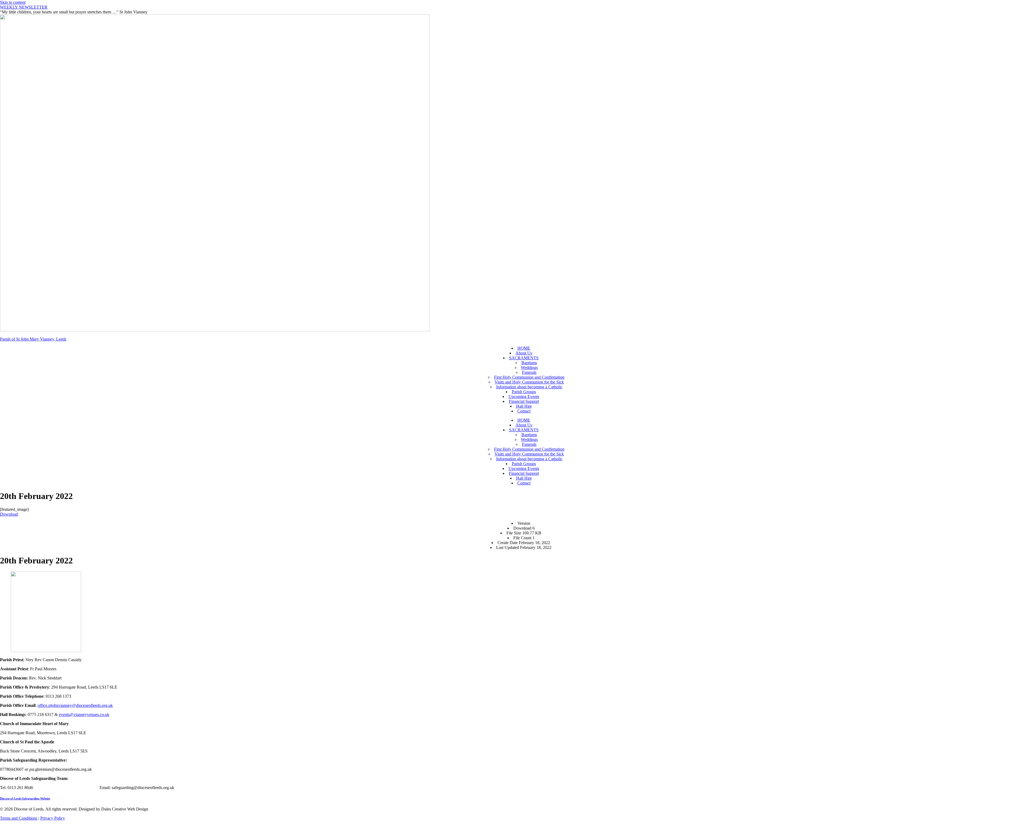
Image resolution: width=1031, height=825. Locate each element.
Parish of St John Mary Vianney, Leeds (33, 339)
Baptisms (529, 362)
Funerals (529, 372)
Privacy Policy (52, 818)
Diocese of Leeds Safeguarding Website (25, 798)
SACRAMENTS (524, 358)
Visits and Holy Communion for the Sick (529, 382)
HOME (523, 348)
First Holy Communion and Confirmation (529, 377)
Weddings (529, 367)
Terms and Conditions (18, 818)
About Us (524, 353)
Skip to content (13, 2)
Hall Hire (524, 406)
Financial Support (524, 401)
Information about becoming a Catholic (529, 387)
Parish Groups (524, 391)
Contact (524, 411)
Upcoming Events (524, 396)
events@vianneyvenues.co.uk (84, 714)
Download (9, 514)
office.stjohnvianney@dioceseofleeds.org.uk (75, 705)
